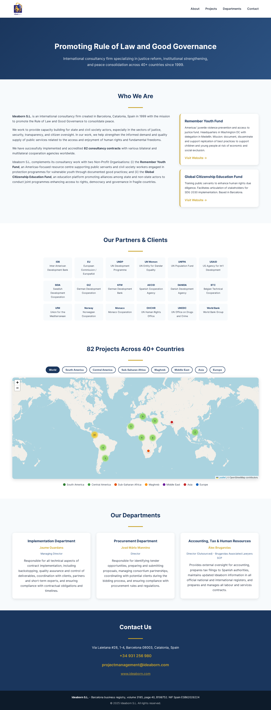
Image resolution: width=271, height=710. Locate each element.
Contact (253, 8)
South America (74, 369)
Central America (102, 369)
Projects (211, 8)
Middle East (182, 369)
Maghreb (160, 369)
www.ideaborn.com (135, 674)
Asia (201, 369)
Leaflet (222, 477)
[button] (195, 432)
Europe (217, 369)
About (195, 8)
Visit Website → (196, 158)
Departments (232, 8)
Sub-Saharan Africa (133, 369)
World (52, 369)
